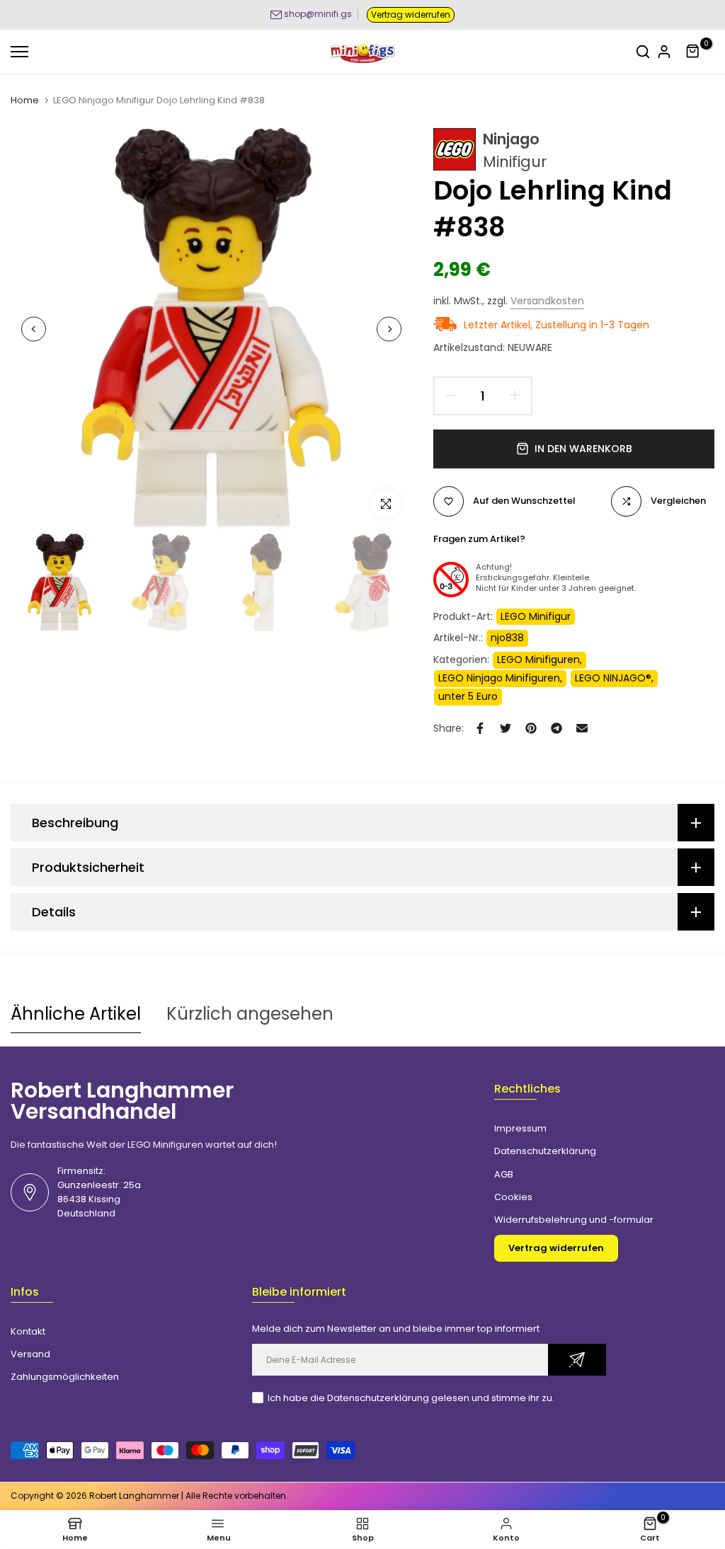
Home (25, 100)
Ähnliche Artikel (76, 1013)
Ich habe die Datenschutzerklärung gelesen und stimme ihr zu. (411, 1398)
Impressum (520, 1128)
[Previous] (33, 329)
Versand (30, 1354)
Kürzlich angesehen (249, 1013)
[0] (693, 51)
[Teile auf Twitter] (505, 728)
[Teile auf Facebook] (480, 728)
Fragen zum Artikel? (479, 539)
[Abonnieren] (577, 1360)
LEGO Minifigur (536, 616)
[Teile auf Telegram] (556, 728)
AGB (503, 1174)
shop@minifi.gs (318, 14)
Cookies (513, 1197)
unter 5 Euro (468, 696)
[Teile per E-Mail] (582, 728)
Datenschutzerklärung (545, 1151)
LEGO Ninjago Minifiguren (499, 678)
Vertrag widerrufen (410, 14)
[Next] (389, 329)
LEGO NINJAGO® (613, 678)
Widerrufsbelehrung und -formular (573, 1219)
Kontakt (28, 1331)
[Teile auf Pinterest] (531, 728)
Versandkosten (547, 301)
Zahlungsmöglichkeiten (65, 1376)
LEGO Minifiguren (538, 659)
